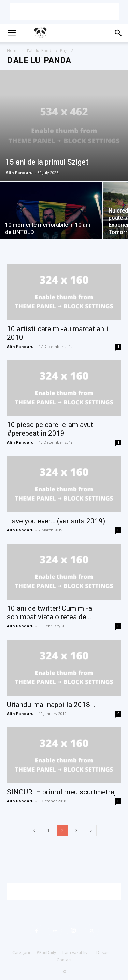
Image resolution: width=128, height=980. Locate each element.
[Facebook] (36, 930)
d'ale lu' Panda (39, 50)
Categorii (21, 953)
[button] (12, 33)
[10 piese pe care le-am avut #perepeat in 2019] (64, 388)
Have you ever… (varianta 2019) (56, 521)
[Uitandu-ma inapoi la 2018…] (64, 668)
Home (13, 50)
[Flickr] (55, 930)
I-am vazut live (76, 953)
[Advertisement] (64, 11)
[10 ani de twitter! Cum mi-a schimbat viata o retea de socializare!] (64, 572)
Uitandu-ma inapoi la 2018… (51, 704)
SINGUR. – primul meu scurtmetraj (61, 792)
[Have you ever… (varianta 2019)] (64, 484)
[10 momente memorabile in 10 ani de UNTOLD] (51, 220)
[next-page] (91, 830)
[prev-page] (34, 830)
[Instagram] (73, 930)
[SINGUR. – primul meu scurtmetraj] (64, 755)
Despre (103, 953)
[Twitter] (92, 930)
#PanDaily (46, 953)
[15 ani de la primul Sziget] (64, 125)
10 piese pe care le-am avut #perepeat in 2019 (50, 429)
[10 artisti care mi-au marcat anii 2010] (64, 292)
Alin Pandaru (19, 172)
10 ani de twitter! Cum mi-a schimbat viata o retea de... (49, 612)
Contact (64, 960)
